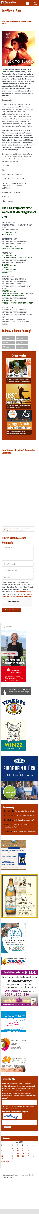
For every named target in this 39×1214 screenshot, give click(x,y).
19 (23, 1153)
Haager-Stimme (12, 530)
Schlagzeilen (21, 530)
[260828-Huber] (18, 359)
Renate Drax (7, 528)
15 (2, 1153)
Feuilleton (4, 530)
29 (2, 1159)
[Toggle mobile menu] (27, 3)
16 (7, 1153)
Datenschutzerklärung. (23, 592)
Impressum (24, 1175)
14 (33, 1151)
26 (23, 1156)
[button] (8, 338)
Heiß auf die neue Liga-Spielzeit (23, 831)
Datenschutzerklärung (21, 1106)
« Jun (3, 1161)
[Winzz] (13, 720)
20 (28, 1153)
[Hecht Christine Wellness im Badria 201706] (13, 1057)
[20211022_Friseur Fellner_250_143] (13, 1038)
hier (34, 1096)
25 (18, 1156)
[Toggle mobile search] (35, 3)
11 (18, 1151)
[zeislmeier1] (13, 958)
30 (7, 1159)
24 (13, 1156)
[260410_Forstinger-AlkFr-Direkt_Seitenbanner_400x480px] (19, 875)
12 (23, 1151)
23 (7, 1156)
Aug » (8, 1161)
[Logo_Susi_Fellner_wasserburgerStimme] (13, 1012)
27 (28, 1156)
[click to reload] (12, 1116)
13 (28, 1151)
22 (2, 1156)
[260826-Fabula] (19, 411)
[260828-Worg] (18, 385)
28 (33, 1156)
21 (33, 1153)
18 (18, 1153)
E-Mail (5, 1098)
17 (13, 1153)
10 (13, 1151)
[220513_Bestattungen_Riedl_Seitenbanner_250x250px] (19, 971)
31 (13, 1159)
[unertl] (13, 700)
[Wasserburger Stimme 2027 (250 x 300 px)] (13, 841)
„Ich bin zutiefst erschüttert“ (24, 811)
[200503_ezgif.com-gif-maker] (13, 924)
